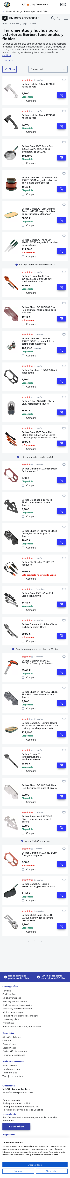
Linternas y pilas (10, 1019)
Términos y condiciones (13, 1055)
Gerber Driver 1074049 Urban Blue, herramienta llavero (38, 402)
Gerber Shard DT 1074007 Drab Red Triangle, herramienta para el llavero (39, 310)
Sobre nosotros (9, 1065)
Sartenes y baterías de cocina (17, 1008)
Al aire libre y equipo (18, 24)
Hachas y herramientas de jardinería (20, 1015)
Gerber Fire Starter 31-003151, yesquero (38, 563)
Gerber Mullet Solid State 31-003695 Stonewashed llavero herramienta (37, 918)
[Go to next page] (41, 941)
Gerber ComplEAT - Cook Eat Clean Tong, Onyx (37, 594)
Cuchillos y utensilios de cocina (17, 1005)
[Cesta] (58, 18)
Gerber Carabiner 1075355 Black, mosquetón (40, 371)
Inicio (4, 24)
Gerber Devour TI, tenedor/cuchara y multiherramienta (31, 757)
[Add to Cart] (61, 95)
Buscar (52, 18)
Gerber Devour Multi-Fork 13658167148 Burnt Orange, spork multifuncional (37, 279)
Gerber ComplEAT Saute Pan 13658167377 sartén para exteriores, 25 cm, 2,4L (37, 149)
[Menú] (66, 18)
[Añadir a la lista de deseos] (64, 80)
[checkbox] (23, 101)
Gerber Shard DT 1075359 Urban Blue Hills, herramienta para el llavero (39, 694)
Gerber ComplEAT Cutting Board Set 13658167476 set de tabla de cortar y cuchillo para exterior (40, 726)
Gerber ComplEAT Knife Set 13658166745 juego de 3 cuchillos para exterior (40, 242)
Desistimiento (9, 1047)
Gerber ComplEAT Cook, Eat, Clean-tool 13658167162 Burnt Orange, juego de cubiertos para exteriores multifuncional (39, 435)
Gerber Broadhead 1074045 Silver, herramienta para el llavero (37, 819)
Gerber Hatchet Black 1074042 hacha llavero (38, 116)
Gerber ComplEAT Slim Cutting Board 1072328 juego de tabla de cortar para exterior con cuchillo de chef (38, 211)
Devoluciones (8, 1044)
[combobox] (48, 69)
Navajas (6, 990)
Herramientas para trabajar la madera (21, 1026)
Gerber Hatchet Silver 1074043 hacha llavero (38, 85)
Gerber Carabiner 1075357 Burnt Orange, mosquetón (39, 854)
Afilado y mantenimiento (14, 1001)
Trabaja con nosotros (12, 1076)
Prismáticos (8, 1023)
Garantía (7, 1040)
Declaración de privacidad (15, 1051)
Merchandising (9, 1072)
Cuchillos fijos (9, 994)
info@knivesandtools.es (16, 1089)
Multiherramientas (11, 998)
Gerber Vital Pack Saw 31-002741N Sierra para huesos (37, 662)
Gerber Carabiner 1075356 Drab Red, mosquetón (39, 470)
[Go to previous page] (28, 941)
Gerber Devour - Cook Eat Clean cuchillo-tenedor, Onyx (39, 626)
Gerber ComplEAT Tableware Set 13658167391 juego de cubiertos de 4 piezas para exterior (40, 180)
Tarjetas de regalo (11, 1069)
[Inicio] (20, 17)
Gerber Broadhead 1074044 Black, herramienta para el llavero (37, 502)
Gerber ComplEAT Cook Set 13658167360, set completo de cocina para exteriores (38, 341)
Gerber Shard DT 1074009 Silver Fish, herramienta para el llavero (39, 787)
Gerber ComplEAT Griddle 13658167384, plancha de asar (38, 885)
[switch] (63, 4)
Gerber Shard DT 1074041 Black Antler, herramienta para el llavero (39, 533)
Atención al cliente (11, 1037)
